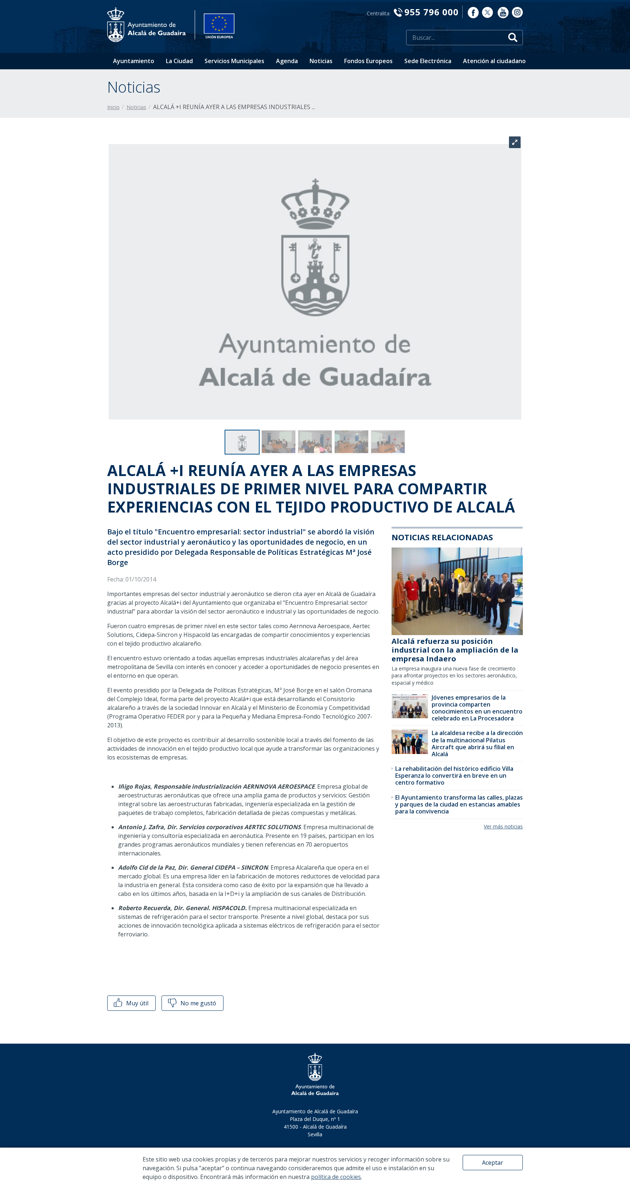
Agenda (287, 61)
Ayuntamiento (133, 61)
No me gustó (197, 1003)
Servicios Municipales (234, 61)
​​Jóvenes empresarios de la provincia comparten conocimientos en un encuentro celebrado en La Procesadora (477, 708)
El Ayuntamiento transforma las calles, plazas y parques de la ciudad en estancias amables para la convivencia (459, 804)
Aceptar (492, 1163)
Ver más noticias (503, 826)
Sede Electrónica (427, 61)
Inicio (113, 107)
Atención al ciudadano (494, 61)
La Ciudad (179, 61)
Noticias (321, 61)
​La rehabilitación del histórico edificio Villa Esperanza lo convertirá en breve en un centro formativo (454, 775)
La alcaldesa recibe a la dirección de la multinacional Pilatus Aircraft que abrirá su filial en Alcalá (477, 743)
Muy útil (136, 1003)
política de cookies (336, 1177)
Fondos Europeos (368, 61)
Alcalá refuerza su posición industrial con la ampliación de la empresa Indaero (455, 650)
